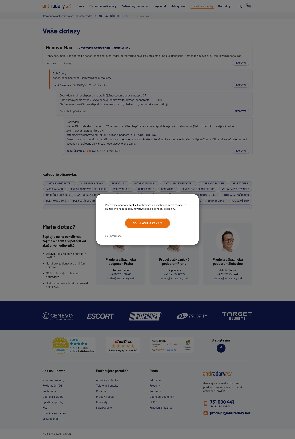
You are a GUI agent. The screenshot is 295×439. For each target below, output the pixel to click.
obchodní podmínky (163, 208)
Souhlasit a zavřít (147, 223)
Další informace (112, 235)
